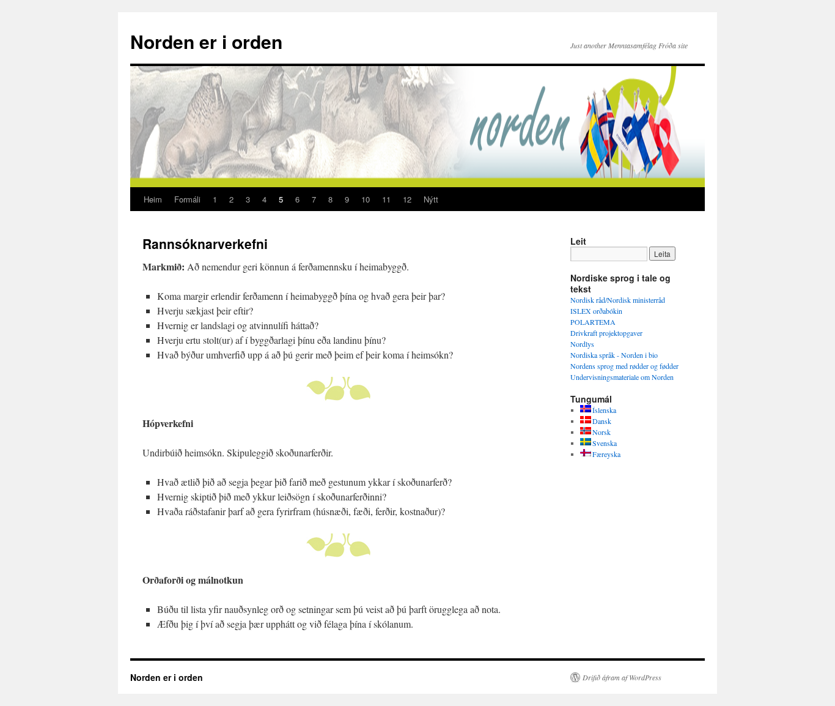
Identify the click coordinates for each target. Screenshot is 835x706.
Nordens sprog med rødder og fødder (624, 366)
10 (365, 199)
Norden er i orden (206, 41)
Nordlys (582, 344)
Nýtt (431, 199)
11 (386, 199)
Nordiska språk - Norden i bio (614, 355)
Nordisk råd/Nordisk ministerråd (617, 300)
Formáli (187, 199)
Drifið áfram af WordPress (622, 677)
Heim (153, 199)
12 (407, 199)
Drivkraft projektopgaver (606, 333)
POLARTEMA (593, 322)
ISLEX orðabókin (596, 311)
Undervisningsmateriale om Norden (622, 377)
